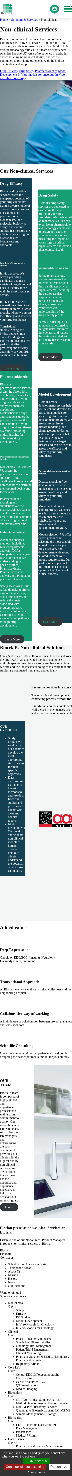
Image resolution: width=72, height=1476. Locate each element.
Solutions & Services (24, 19)
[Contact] (54, 9)
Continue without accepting (25, 1466)
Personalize (59, 1466)
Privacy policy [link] (36, 1472)
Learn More (12, 368)
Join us (9, 1207)
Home (4, 19)
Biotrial (7, 9)
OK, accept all (38, 1461)
